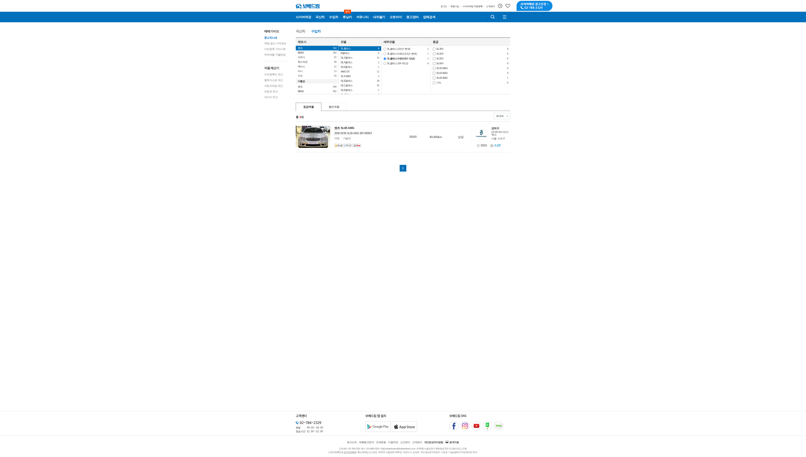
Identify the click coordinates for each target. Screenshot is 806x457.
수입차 (316, 31)
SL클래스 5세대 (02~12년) (401, 58)
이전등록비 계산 (273, 74)
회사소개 (352, 442)
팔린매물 (334, 106)
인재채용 (381, 442)
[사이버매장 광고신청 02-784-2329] (534, 6)
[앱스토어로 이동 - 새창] (404, 426)
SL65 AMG (441, 77)
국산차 (300, 31)
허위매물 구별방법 (274, 54)
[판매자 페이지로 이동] (481, 133)
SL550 (439, 58)
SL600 (439, 63)
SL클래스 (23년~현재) (398, 48)
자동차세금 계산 (273, 85)
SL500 (439, 53)
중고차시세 (270, 37)
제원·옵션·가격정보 (275, 43)
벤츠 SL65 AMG (344, 128)
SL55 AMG (441, 68)
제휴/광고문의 (366, 442)
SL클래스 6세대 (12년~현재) (402, 53)
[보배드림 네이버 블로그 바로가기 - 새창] (498, 426)
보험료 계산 (271, 91)
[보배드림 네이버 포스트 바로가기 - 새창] (487, 426)
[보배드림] (307, 6)
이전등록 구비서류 (274, 49)
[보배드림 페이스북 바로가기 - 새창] (454, 426)
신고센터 (405, 442)
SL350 (439, 48)
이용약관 (393, 442)
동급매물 (308, 106)
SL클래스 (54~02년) (397, 63)
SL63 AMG (441, 73)
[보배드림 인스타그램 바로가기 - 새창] (465, 426)
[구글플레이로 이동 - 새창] (378, 426)
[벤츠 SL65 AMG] (313, 137)
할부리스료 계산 (273, 80)
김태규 (495, 128)
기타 (438, 82)
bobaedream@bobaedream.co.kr (400, 448)
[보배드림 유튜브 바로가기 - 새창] (476, 426)
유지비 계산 (271, 97)
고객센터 (417, 442)
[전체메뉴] (504, 17)
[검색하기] (493, 17)
